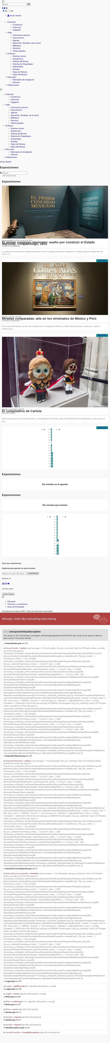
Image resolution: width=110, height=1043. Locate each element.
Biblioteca (17, 46)
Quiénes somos (19, 56)
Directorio (11, 601)
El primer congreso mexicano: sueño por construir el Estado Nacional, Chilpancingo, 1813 (48, 243)
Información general (21, 35)
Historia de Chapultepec (23, 64)
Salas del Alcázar (20, 74)
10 (52, 453)
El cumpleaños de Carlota (21, 411)
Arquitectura (18, 59)
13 (52, 461)
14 (52, 463)
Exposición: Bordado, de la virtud (27, 43)
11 (52, 456)
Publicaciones (13, 85)
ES (6, 11)
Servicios (16, 48)
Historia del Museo (21, 61)
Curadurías (17, 25)
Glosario (16, 82)
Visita (9, 32)
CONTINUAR (33, 573)
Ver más (102, 261)
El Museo (11, 53)
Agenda (16, 40)
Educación (11, 77)
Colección (11, 22)
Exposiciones (18, 38)
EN (12, 11)
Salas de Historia (20, 72)
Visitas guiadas (19, 51)
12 (52, 458)
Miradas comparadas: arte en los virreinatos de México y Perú (49, 318)
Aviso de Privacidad (15, 607)
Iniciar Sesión (15, 15)
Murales (16, 69)
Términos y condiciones (17, 604)
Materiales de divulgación (23, 80)
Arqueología (18, 66)
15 (52, 466)
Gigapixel (17, 30)
